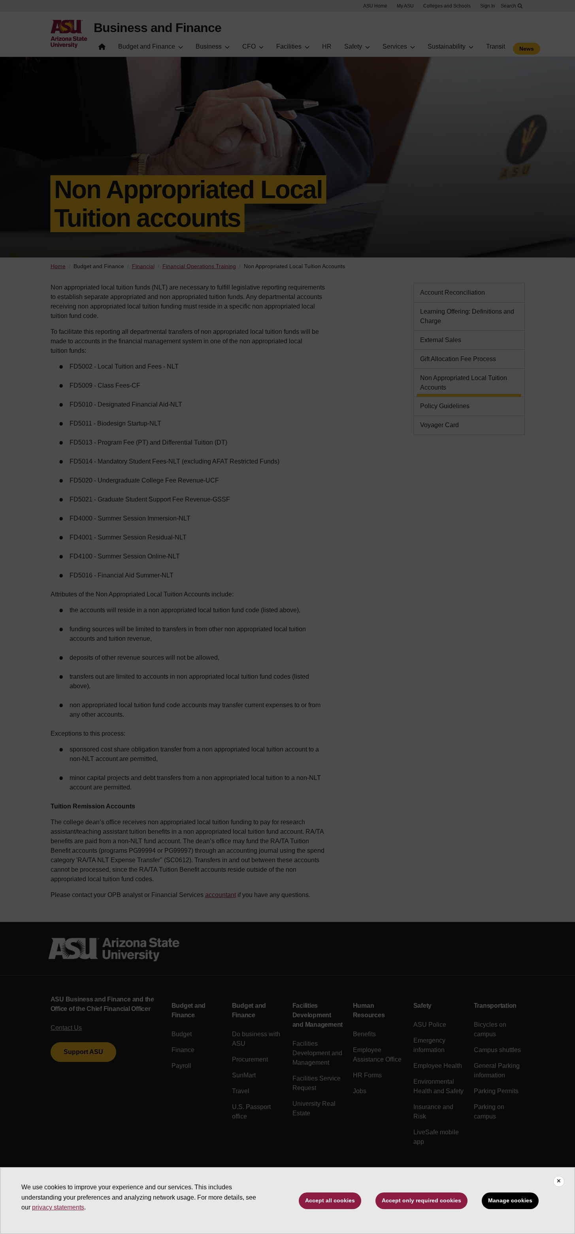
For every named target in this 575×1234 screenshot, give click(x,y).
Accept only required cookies (421, 1200)
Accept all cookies (330, 1200)
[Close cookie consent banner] (558, 1181)
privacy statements (58, 1207)
